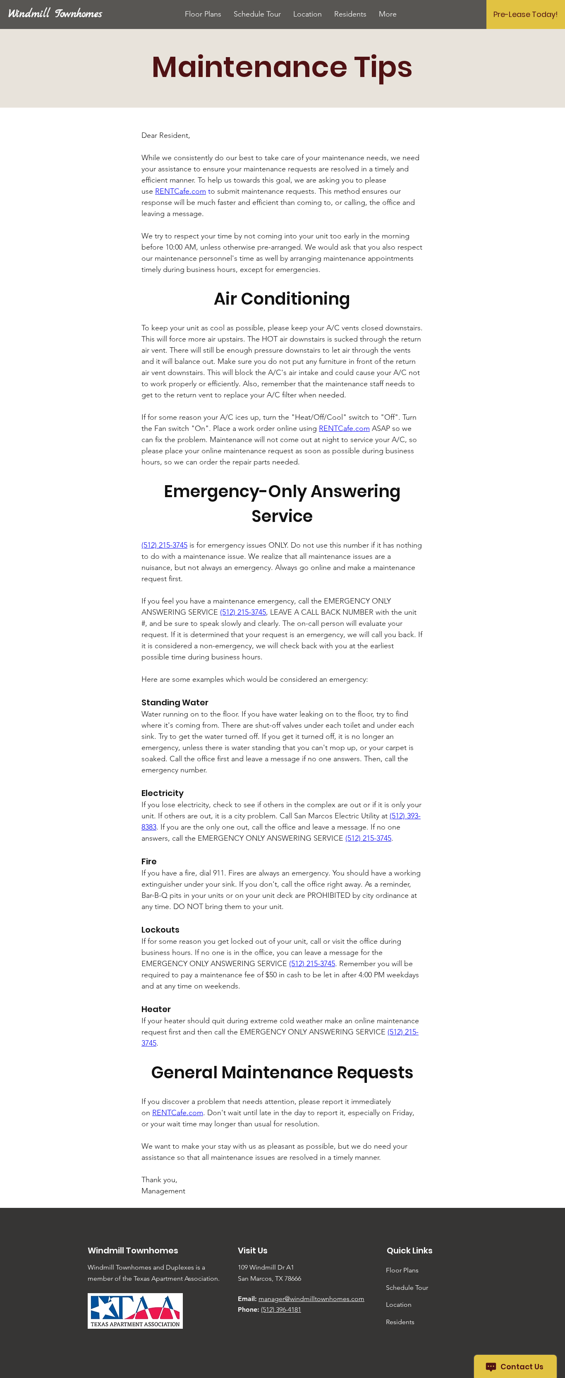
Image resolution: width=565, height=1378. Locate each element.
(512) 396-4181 (281, 1309)
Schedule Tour (407, 1287)
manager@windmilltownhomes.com (311, 1299)
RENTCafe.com (180, 191)
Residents (400, 1322)
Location (399, 1304)
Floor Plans (402, 1270)
